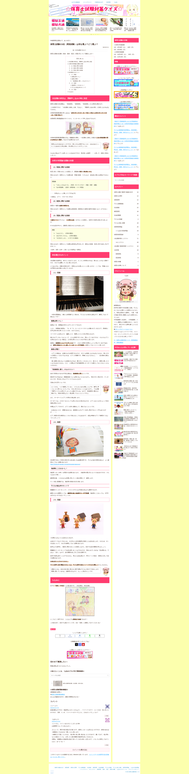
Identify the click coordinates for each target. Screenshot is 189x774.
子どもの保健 (108, 767)
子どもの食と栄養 (117, 767)
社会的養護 (101, 767)
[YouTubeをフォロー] (83, 644)
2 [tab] (93, 34)
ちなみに (71, 91)
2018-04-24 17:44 (54, 707)
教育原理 (95, 767)
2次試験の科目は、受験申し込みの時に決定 (80, 61)
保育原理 (67, 767)
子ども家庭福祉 (82, 767)
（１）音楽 (73, 74)
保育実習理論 (126, 767)
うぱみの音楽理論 (135, 767)
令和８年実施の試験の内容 (76, 63)
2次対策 (53, 629)
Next (139, 25)
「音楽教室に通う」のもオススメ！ (81, 81)
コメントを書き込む (79, 750)
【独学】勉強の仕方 (58, 767)
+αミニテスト (92, 769)
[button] (99, 636)
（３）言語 (73, 89)
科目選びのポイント (74, 72)
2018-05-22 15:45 (56, 721)
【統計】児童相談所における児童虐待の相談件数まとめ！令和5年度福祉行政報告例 (126, 124)
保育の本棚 (112, 769)
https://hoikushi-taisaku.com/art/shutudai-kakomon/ (65, 464)
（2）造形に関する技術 (76, 68)
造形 (104, 769)
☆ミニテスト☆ (83, 769)
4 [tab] (98, 34)
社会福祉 (89, 767)
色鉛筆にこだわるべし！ (78, 85)
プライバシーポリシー (133, 769)
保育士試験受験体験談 (58, 694)
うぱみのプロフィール (122, 769)
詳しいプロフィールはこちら (124, 329)
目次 (77, 58)
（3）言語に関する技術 (76, 70)
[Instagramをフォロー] (79, 644)
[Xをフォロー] (76, 644)
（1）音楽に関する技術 (76, 66)
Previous (50, 25)
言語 (107, 769)
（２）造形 (73, 83)
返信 (107, 715)
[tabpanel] (58, 25)
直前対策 (99, 769)
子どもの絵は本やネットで (79, 87)
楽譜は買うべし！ (76, 76)
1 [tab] (91, 34)
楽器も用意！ (75, 78)
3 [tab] (95, 34)
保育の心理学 (74, 767)
